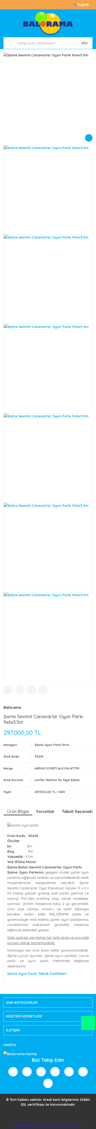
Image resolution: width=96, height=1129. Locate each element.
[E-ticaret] (47, 1125)
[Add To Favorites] (8, 689)
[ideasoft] (23, 1125)
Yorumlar (45, 811)
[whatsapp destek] (88, 1025)
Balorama (12, 707)
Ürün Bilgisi (18, 811)
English (83, 5)
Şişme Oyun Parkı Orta (52, 745)
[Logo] (48, 23)
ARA (84, 43)
